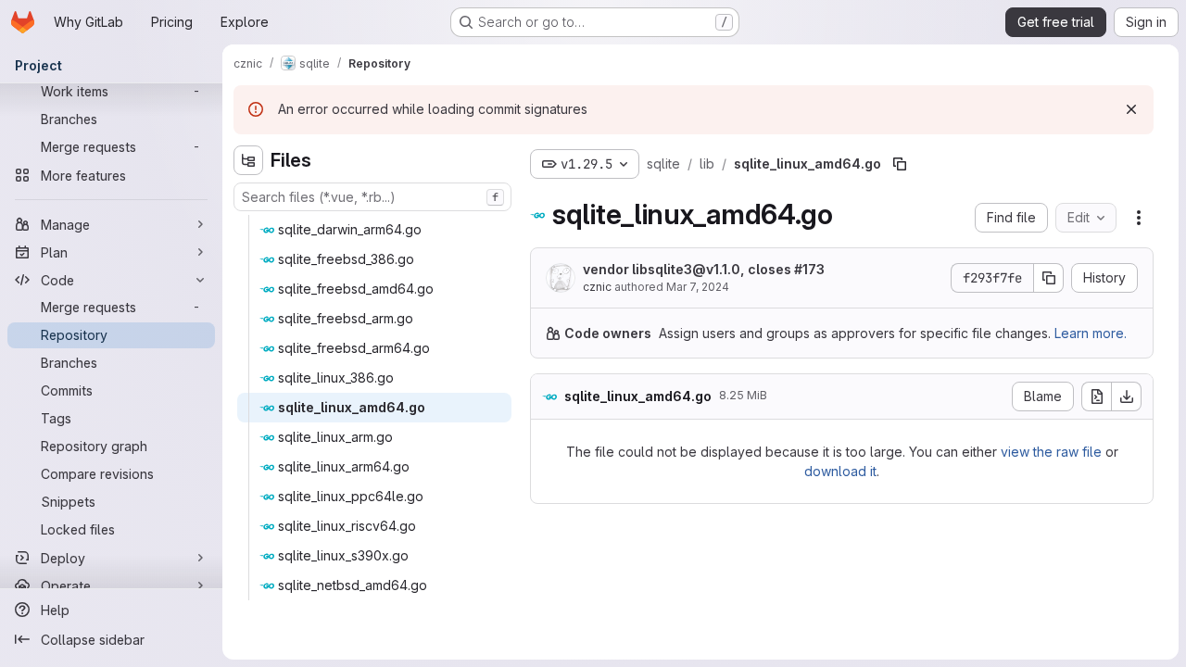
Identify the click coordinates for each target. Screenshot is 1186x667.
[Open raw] (1096, 396)
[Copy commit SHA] (1049, 278)
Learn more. (1090, 333)
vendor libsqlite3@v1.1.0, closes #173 (704, 269)
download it (840, 471)
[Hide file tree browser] (248, 160)
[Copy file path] (900, 164)
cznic (597, 287)
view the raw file (1051, 451)
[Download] (1127, 396)
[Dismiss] (1131, 109)
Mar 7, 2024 (697, 287)
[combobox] (372, 196)
